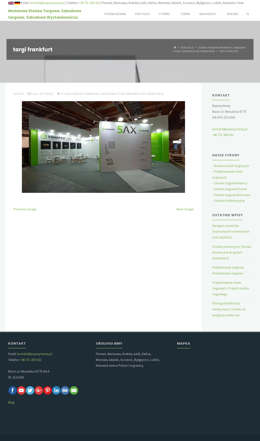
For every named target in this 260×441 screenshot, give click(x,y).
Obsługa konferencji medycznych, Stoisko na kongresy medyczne (228, 309)
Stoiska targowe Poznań (230, 189)
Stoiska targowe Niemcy (230, 183)
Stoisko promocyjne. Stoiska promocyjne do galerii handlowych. (231, 252)
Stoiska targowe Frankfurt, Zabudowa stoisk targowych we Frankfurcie (209, 49)
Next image (185, 209)
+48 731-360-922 (89, 3)
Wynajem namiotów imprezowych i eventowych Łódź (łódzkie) (230, 231)
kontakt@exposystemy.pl (47, 3)
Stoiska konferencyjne (229, 201)
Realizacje (187, 47)
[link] (248, 14)
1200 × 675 (38, 94)
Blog (11, 402)
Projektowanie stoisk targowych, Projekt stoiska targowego (230, 288)
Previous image (25, 209)
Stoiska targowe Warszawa (232, 195)
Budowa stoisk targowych (231, 166)
